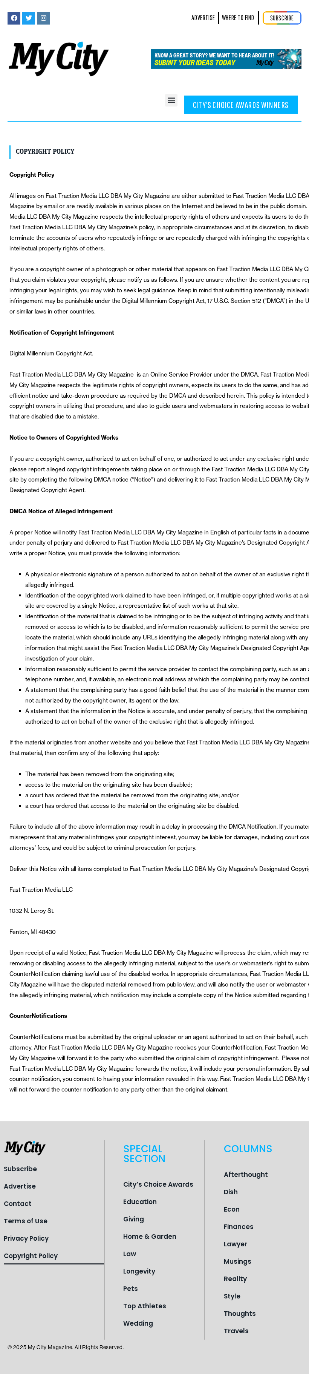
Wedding (138, 1323)
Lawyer (235, 1244)
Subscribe (20, 1168)
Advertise (20, 1186)
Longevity (139, 1271)
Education (140, 1201)
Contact (18, 1203)
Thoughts (240, 1313)
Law (129, 1253)
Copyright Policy (31, 1255)
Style (232, 1296)
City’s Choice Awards (158, 1184)
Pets (130, 1288)
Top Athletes (144, 1306)
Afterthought (246, 1174)
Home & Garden (149, 1236)
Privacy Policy (26, 1238)
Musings (237, 1261)
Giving (133, 1219)
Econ (232, 1209)
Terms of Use (25, 1221)
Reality (235, 1278)
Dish (231, 1191)
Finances (239, 1226)
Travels (236, 1330)
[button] (171, 100)
